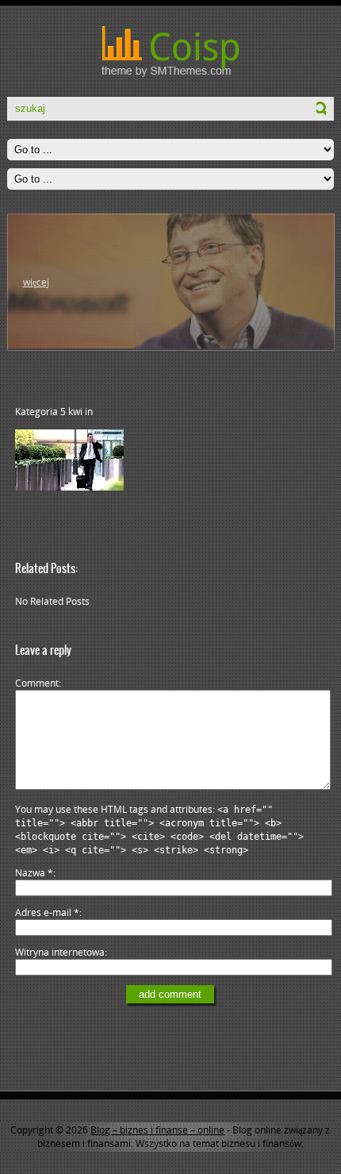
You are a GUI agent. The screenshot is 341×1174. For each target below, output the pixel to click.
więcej (36, 282)
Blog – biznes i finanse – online (157, 1130)
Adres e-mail (47, 912)
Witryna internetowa (60, 952)
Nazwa (34, 873)
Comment (37, 683)
